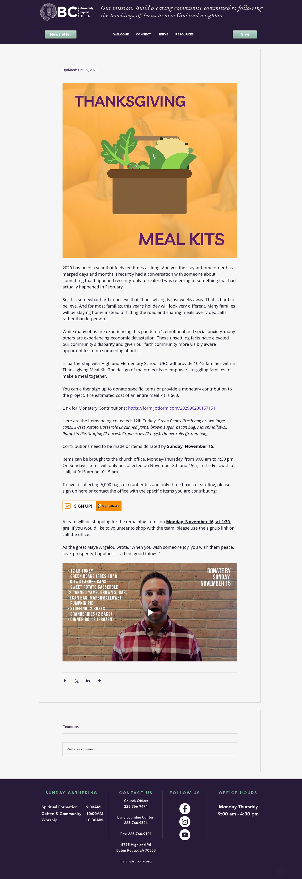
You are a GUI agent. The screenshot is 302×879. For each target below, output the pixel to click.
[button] (121, 34)
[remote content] (150, 506)
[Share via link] (99, 680)
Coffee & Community (63, 813)
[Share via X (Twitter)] (76, 680)
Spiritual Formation (60, 807)
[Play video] (150, 612)
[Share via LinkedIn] (88, 680)
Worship (51, 820)
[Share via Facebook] (65, 680)
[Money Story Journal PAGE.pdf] (281, 870)
